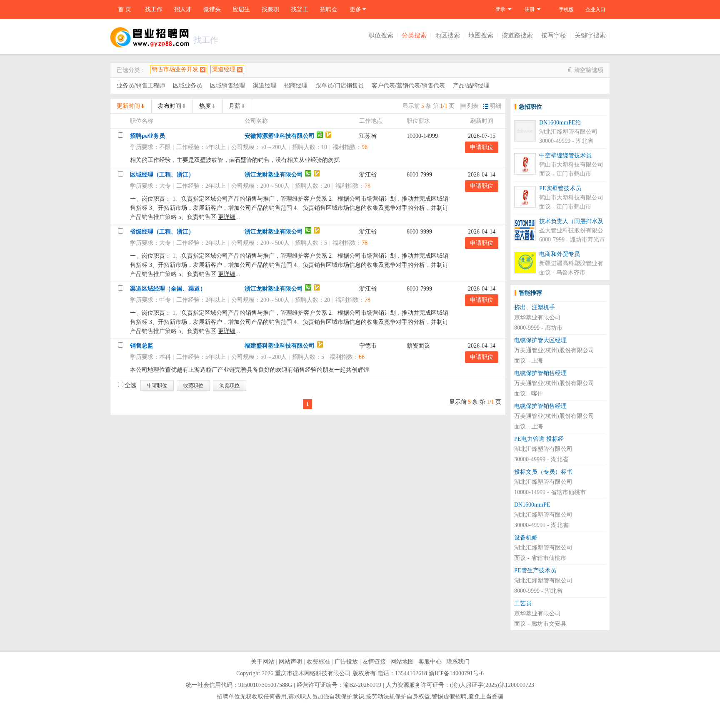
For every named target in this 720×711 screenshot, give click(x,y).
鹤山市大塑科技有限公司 (571, 165)
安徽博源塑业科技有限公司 (280, 136)
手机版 (566, 9)
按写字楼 (553, 35)
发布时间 (169, 106)
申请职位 (481, 147)
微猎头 (212, 9)
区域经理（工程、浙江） (162, 175)
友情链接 (374, 662)
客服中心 (430, 662)
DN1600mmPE (532, 505)
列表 (473, 106)
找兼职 (270, 9)
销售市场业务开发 (175, 69)
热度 (205, 106)
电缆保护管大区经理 (540, 340)
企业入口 (595, 9)
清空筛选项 (588, 70)
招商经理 (296, 85)
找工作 (153, 9)
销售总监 (141, 346)
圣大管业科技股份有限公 (571, 230)
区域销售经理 (227, 85)
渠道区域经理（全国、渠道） (168, 289)
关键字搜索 (590, 35)
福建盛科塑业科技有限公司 (280, 346)
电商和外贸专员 (559, 254)
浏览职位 (230, 385)
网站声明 (290, 662)
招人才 (183, 9)
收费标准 (318, 662)
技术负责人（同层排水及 (571, 221)
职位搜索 (380, 35)
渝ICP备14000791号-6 (456, 673)
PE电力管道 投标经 (539, 439)
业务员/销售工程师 (141, 85)
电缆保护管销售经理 (540, 373)
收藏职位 (193, 385)
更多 (355, 9)
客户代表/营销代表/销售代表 (408, 85)
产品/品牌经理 (471, 85)
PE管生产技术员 (535, 570)
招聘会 (329, 9)
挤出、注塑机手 (534, 307)
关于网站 (262, 662)
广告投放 (346, 662)
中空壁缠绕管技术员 (565, 155)
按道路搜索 (517, 35)
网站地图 (402, 662)
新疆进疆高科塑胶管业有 (571, 263)
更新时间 (128, 106)
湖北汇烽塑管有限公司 (568, 132)
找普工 (299, 9)
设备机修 (526, 537)
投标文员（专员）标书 (543, 472)
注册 (530, 9)
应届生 (241, 9)
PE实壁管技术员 (560, 188)
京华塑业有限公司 (537, 317)
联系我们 (458, 662)
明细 (495, 106)
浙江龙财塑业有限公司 (274, 175)
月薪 (234, 106)
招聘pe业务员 (147, 136)
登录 (500, 9)
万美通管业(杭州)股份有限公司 (554, 350)
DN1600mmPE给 (560, 122)
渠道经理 (223, 69)
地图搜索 (480, 35)
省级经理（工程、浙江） (162, 232)
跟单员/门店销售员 (339, 85)
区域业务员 (187, 85)
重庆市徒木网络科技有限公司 (313, 673)
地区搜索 (447, 35)
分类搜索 (414, 35)
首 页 (124, 9)
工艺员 (523, 603)
